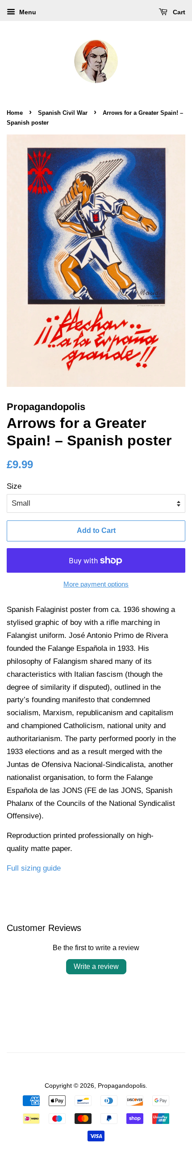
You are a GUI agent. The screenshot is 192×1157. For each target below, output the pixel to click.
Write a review (96, 966)
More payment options (96, 584)
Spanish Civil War (63, 112)
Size (14, 486)
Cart (178, 12)
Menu (26, 12)
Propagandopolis (122, 1085)
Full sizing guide (34, 868)
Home (15, 112)
